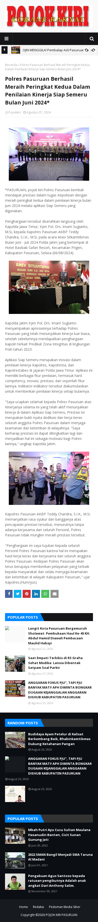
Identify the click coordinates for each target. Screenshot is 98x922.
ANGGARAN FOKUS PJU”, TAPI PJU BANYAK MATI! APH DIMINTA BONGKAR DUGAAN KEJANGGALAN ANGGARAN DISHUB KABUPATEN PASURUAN (60, 690)
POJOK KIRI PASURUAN (61, 915)
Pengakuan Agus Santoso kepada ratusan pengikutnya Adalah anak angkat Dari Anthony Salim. (57, 881)
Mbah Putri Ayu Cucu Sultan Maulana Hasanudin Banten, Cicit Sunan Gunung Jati (59, 835)
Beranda (11, 65)
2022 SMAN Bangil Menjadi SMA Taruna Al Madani (60, 857)
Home (23, 907)
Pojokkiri (15, 112)
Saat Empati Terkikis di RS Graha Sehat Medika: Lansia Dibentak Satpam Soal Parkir (55, 663)
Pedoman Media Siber (64, 907)
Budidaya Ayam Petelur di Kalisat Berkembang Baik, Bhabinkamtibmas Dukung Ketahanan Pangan (59, 739)
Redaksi (38, 907)
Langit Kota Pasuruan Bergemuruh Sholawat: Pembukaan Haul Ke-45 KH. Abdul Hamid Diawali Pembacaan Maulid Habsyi (59, 635)
